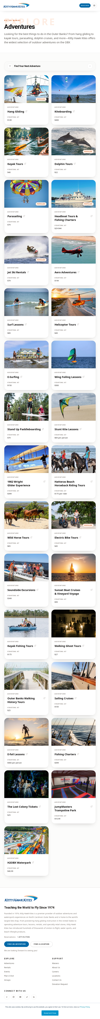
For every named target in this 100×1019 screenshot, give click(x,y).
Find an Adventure (16, 944)
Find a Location (41, 944)
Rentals (7, 967)
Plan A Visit (9, 976)
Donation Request (60, 984)
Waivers (55, 963)
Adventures (9, 963)
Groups (7, 980)
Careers (55, 971)
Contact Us (56, 980)
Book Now (85, 5)
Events (7, 971)
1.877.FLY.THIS (23, 937)
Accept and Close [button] (50, 1013)
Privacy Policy (85, 1007)
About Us (56, 967)
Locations (56, 976)
